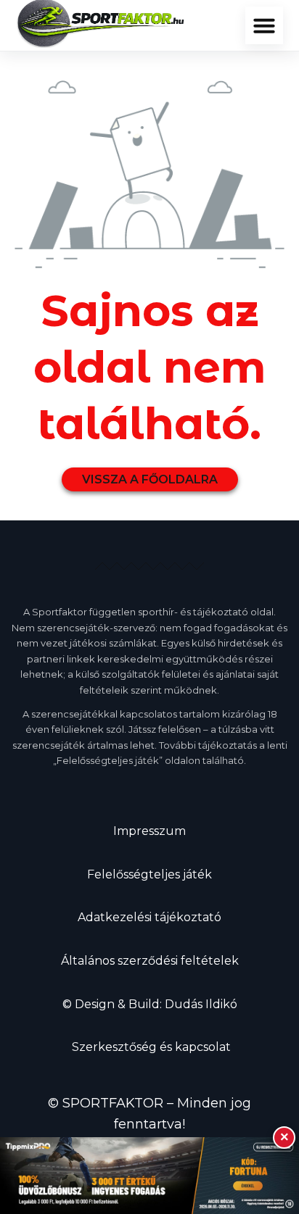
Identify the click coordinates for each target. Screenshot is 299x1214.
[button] (264, 25)
